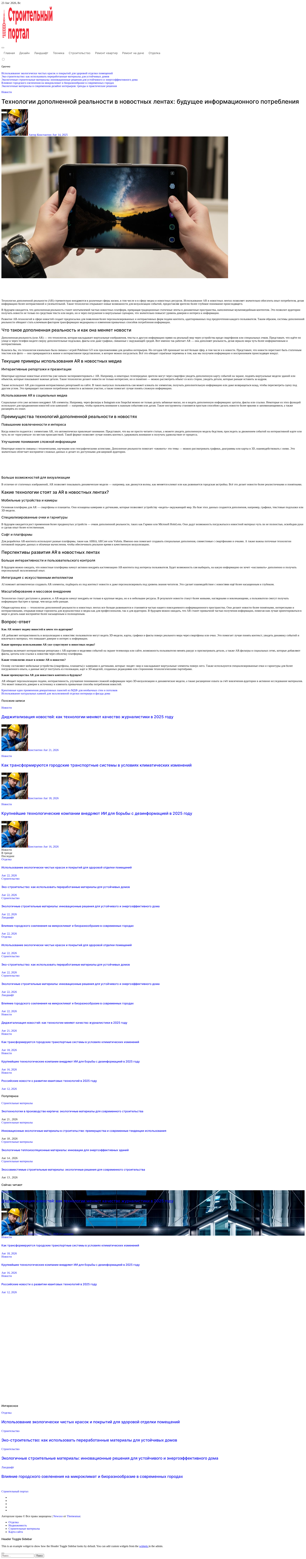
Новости (6, 92)
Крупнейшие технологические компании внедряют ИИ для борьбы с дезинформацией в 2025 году (96, 813)
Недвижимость (17, 1525)
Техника (58, 53)
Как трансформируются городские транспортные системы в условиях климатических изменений (96, 765)
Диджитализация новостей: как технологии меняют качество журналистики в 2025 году (87, 716)
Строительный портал (14, 1491)
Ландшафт (41, 53)
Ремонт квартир (106, 53)
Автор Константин (40, 134)
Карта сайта (15, 1531)
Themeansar (73, 1516)
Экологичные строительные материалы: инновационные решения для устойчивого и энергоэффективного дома (80, 906)
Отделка (154, 53)
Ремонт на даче (133, 53)
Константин (35, 750)
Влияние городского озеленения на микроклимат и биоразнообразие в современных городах (67, 925)
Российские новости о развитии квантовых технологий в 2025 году (49, 1081)
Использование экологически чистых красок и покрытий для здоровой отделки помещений (66, 867)
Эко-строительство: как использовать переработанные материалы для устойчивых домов (65, 887)
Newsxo (58, 1516)
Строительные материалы (17, 1103)
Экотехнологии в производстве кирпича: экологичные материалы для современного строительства (72, 1111)
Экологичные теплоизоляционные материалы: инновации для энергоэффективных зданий (65, 1150)
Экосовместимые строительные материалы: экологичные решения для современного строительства (73, 1169)
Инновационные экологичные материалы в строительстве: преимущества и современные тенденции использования (83, 1130)
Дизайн (24, 53)
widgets (144, 1546)
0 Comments (66, 1233)
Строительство (79, 53)
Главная (9, 53)
